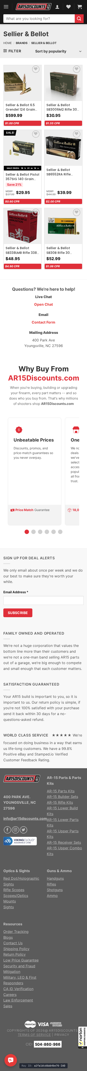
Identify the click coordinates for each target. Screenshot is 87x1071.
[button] (82, 1037)
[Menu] (6, 6)
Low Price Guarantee (21, 960)
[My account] (57, 7)
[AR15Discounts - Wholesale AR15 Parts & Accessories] (34, 6)
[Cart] (79, 7)
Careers (10, 994)
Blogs (8, 937)
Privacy (61, 1035)
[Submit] (79, 18)
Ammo (52, 895)
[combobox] (39, 18)
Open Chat (43, 304)
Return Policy (14, 954)
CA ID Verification (18, 989)
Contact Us (13, 943)
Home (7, 43)
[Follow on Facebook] (7, 830)
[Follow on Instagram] (15, 830)
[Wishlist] (35, 69)
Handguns (55, 878)
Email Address (15, 592)
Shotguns (55, 890)
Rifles (51, 884)
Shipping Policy (16, 949)
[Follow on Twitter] (23, 830)
